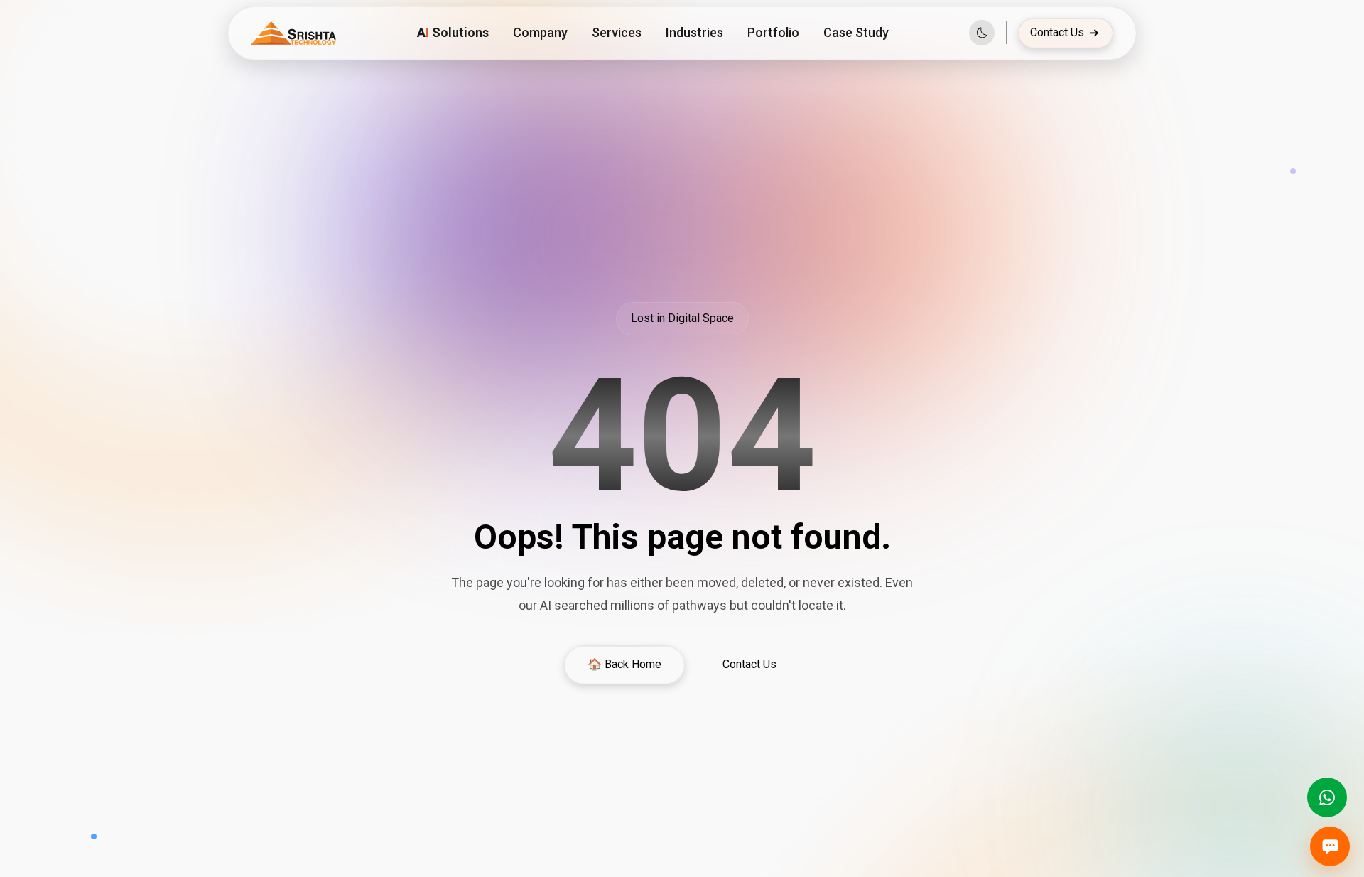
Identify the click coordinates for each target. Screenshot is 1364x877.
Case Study (856, 32)
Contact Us (1057, 32)
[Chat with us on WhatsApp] (1327, 797)
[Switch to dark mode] (982, 32)
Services (617, 32)
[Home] (293, 33)
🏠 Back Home (624, 664)
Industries (694, 32)
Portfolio (773, 32)
